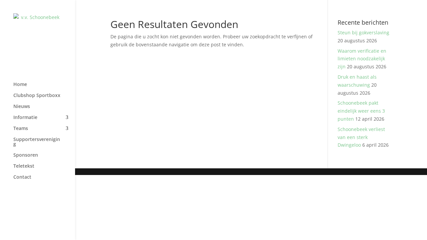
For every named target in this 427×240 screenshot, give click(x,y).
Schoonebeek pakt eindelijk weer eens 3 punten (361, 111)
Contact (22, 177)
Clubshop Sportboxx (36, 95)
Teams (20, 128)
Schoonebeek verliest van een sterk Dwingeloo (361, 137)
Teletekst (23, 166)
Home (20, 84)
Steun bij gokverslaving (363, 32)
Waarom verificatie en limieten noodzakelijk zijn (362, 59)
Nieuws (21, 106)
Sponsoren (25, 155)
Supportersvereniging (36, 142)
